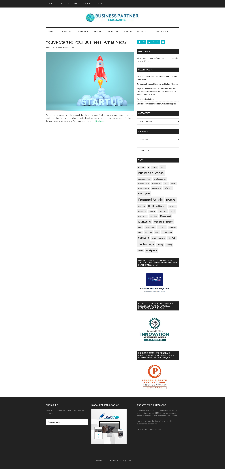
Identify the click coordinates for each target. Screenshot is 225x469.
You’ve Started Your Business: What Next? (86, 42)
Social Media (167, 232)
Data (165, 183)
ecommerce (156, 188)
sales (139, 232)
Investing (152, 211)
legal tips (153, 216)
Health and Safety (156, 206)
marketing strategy (163, 221)
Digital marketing (143, 188)
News (140, 227)
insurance (142, 211)
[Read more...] (100, 121)
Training (169, 245)
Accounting (141, 167)
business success (151, 173)
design (173, 183)
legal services (142, 216)
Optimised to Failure (145, 99)
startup (172, 238)
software (143, 237)
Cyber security (156, 183)
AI (148, 167)
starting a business (158, 238)
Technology (146, 244)
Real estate (172, 227)
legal (172, 211)
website (140, 251)
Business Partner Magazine (112, 17)
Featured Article (150, 200)
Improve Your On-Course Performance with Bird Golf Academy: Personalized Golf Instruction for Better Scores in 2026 (156, 91)
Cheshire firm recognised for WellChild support (156, 104)
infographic (172, 206)
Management (165, 216)
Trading (160, 245)
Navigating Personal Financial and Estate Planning (157, 84)
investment (163, 211)
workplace (151, 250)
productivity (150, 227)
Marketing (144, 221)
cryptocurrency (160, 179)
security (148, 232)
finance (171, 200)
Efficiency (168, 188)
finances (141, 206)
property (161, 227)
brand (163, 167)
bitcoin (155, 167)
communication (144, 179)
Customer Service (143, 183)
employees (144, 193)
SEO (157, 232)
